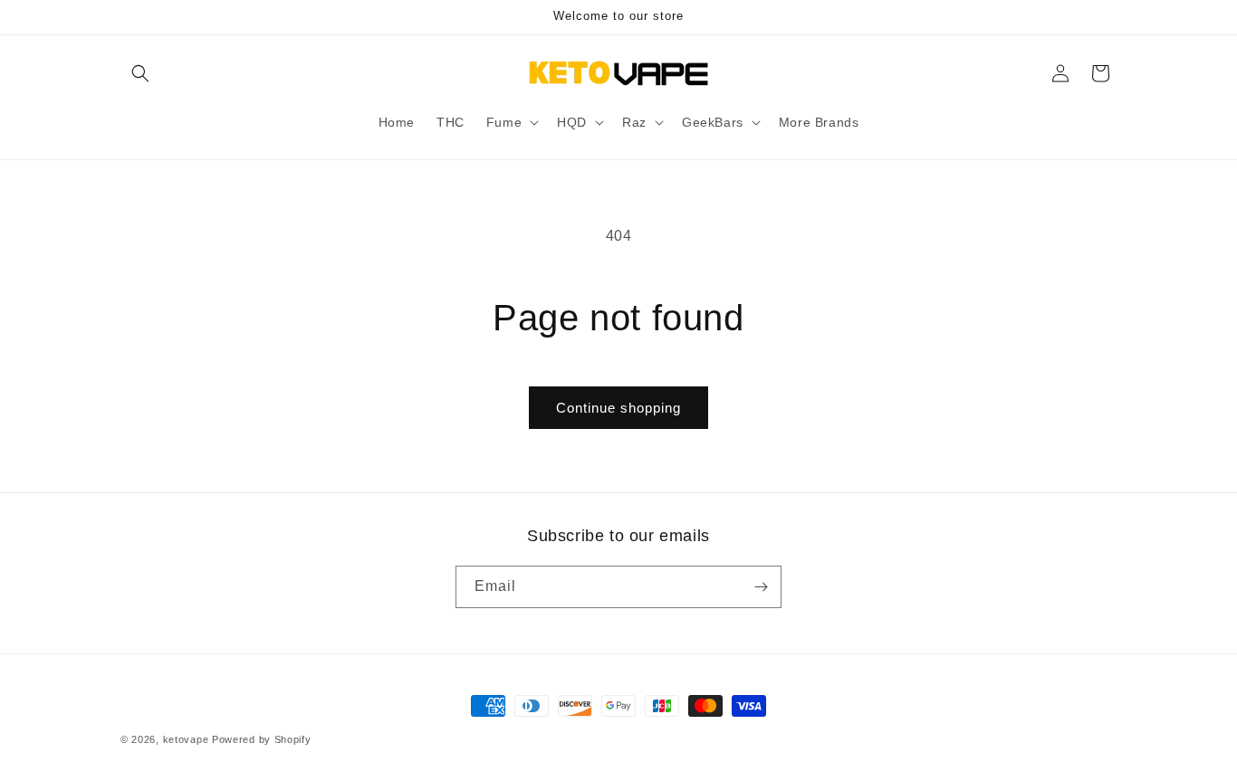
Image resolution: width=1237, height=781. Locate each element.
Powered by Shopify (262, 739)
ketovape (186, 739)
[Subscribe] (761, 587)
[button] (140, 73)
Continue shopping (618, 407)
